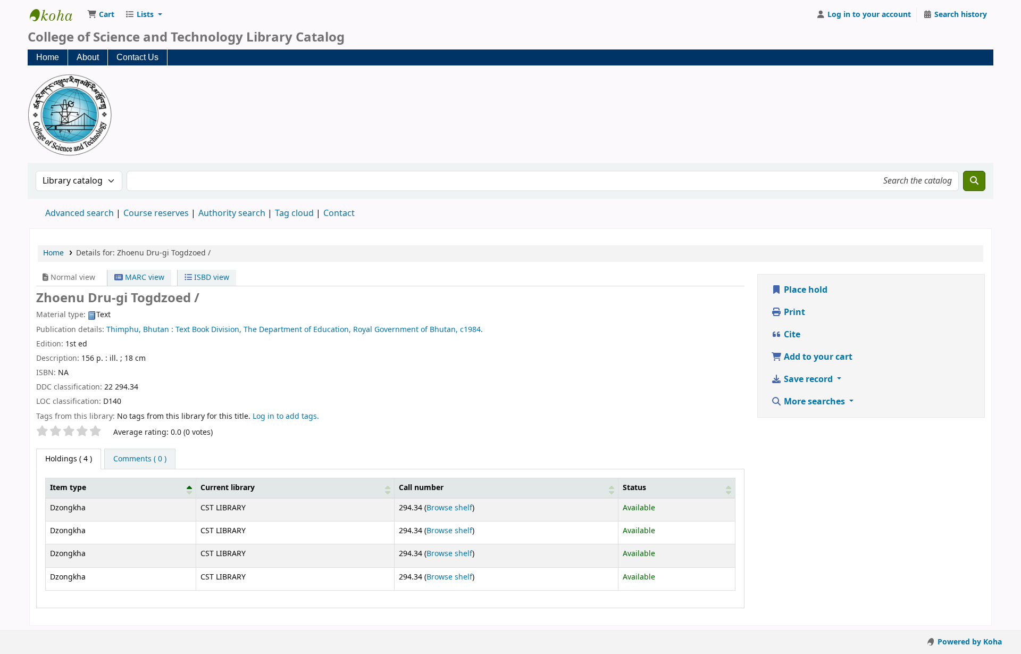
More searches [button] (814, 401)
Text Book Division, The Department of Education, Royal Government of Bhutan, (316, 329)
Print (793, 312)
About (88, 57)
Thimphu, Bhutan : (139, 329)
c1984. (471, 329)
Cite (791, 334)
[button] (101, 15)
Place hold (804, 290)
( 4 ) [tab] (68, 459)
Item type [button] (68, 487)
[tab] (139, 459)
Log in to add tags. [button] (286, 416)
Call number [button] (421, 487)
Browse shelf (449, 508)
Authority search (231, 213)
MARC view (143, 277)
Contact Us (137, 57)
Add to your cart (817, 357)
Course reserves (156, 213)
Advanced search (79, 213)
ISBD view (210, 277)
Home (47, 57)
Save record (808, 379)
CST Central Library (56, 15)
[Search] (974, 181)
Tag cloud (294, 213)
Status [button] (634, 487)
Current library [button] (227, 487)
